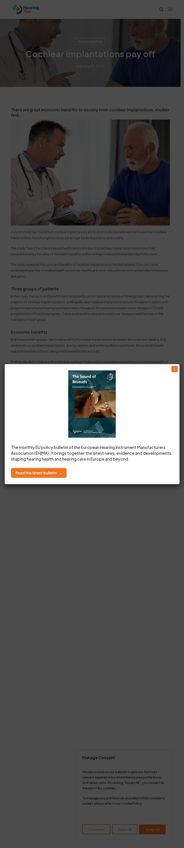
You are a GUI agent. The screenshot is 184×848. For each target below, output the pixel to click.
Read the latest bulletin (36, 472)
